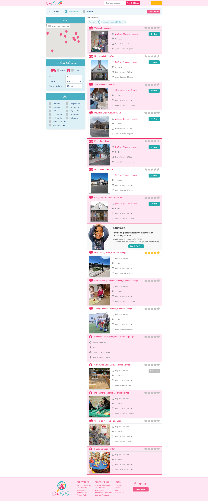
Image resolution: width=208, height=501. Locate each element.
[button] (65, 36)
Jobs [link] (117, 490)
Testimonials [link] (81, 490)
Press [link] (117, 488)
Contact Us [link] (119, 493)
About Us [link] (118, 485)
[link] (54, 3)
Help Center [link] (140, 489)
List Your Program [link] (102, 495)
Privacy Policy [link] (82, 495)
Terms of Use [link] (82, 493)
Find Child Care (133, 3)
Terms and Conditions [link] (103, 493)
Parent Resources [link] (84, 485)
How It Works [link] (82, 488)
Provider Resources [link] (102, 485)
